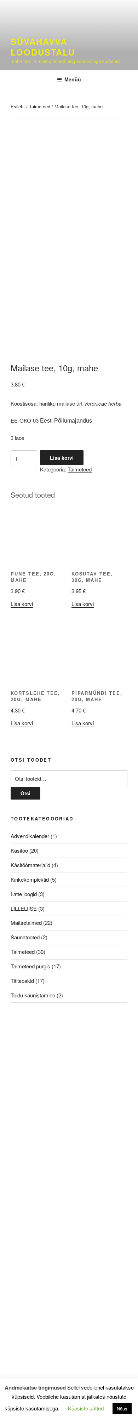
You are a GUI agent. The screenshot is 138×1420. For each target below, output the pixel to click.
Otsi (25, 793)
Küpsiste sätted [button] (86, 1408)
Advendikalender (30, 836)
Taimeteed (39, 106)
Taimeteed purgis (30, 966)
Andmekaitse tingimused (35, 1387)
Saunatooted (25, 937)
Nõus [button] (122, 1408)
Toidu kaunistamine (33, 995)
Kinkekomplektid (30, 879)
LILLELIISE (24, 908)
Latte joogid (24, 894)
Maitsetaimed (26, 922)
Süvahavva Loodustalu (43, 46)
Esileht (18, 106)
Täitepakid (22, 980)
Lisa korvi (62, 457)
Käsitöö (19, 850)
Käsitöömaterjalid (30, 865)
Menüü (72, 79)
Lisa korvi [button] (22, 603)
